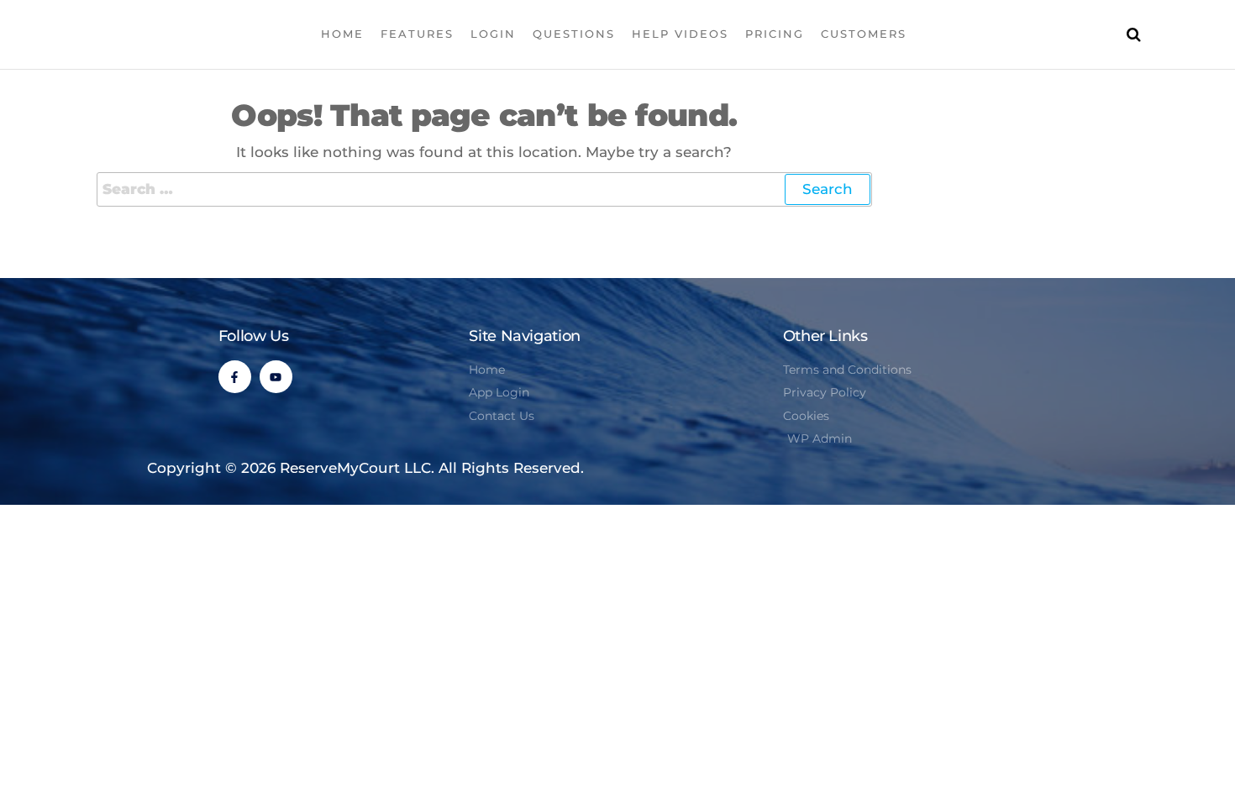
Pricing (774, 33)
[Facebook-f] (234, 376)
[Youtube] (276, 376)
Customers (864, 33)
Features (417, 33)
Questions (574, 33)
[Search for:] (484, 189)
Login (493, 33)
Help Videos (680, 33)
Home (342, 33)
